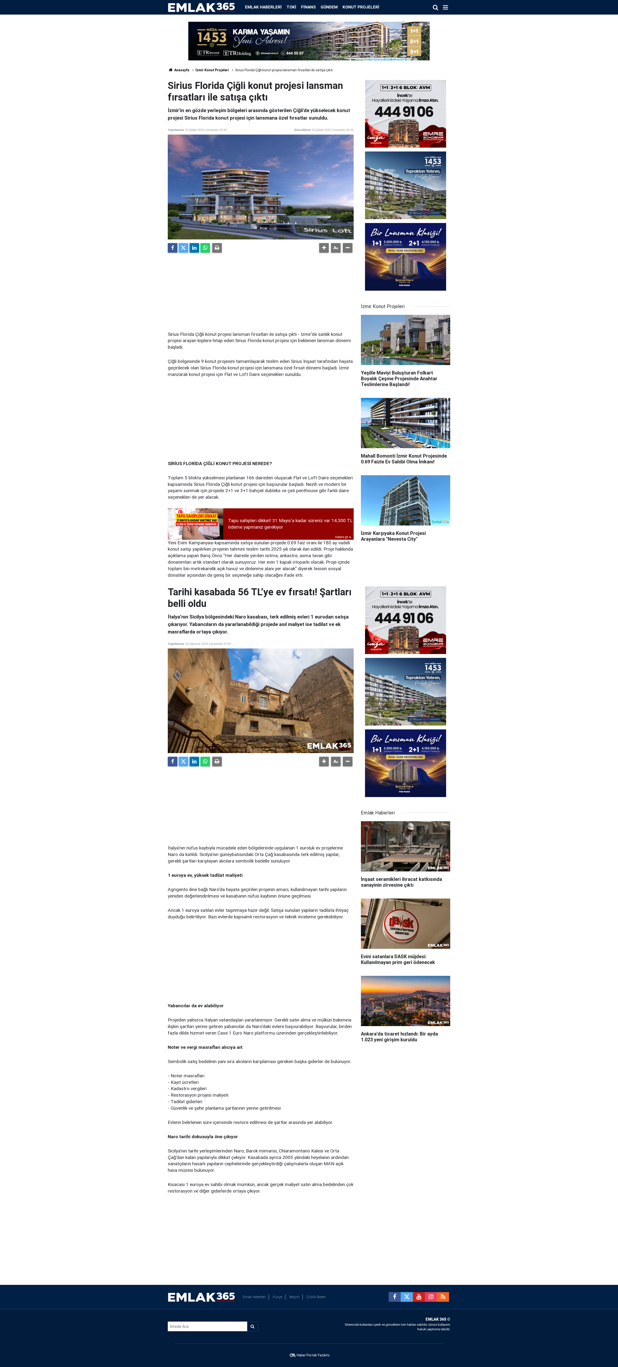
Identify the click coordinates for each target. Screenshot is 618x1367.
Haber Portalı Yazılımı (313, 1355)
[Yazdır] (217, 248)
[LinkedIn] (194, 248)
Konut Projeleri (361, 7)
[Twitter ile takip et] (407, 1297)
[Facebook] (172, 248)
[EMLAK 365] (201, 7)
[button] (324, 248)
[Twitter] (183, 248)
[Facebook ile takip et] (395, 1297)
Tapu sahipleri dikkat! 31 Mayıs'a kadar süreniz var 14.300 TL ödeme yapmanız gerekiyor (290, 524)
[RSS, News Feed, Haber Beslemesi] (443, 1297)
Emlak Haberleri (263, 7)
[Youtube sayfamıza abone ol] (419, 1297)
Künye (277, 1297)
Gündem (329, 7)
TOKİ (291, 7)
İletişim (294, 1297)
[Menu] (445, 7)
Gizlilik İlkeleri (316, 1297)
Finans (308, 7)
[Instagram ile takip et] (431, 1297)
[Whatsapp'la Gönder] (205, 248)
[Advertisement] (261, 290)
